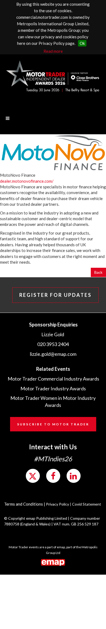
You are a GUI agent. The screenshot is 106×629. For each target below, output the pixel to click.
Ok (82, 43)
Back (98, 272)
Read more (53, 51)
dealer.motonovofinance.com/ (27, 181)
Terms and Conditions (23, 504)
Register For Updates (55, 295)
